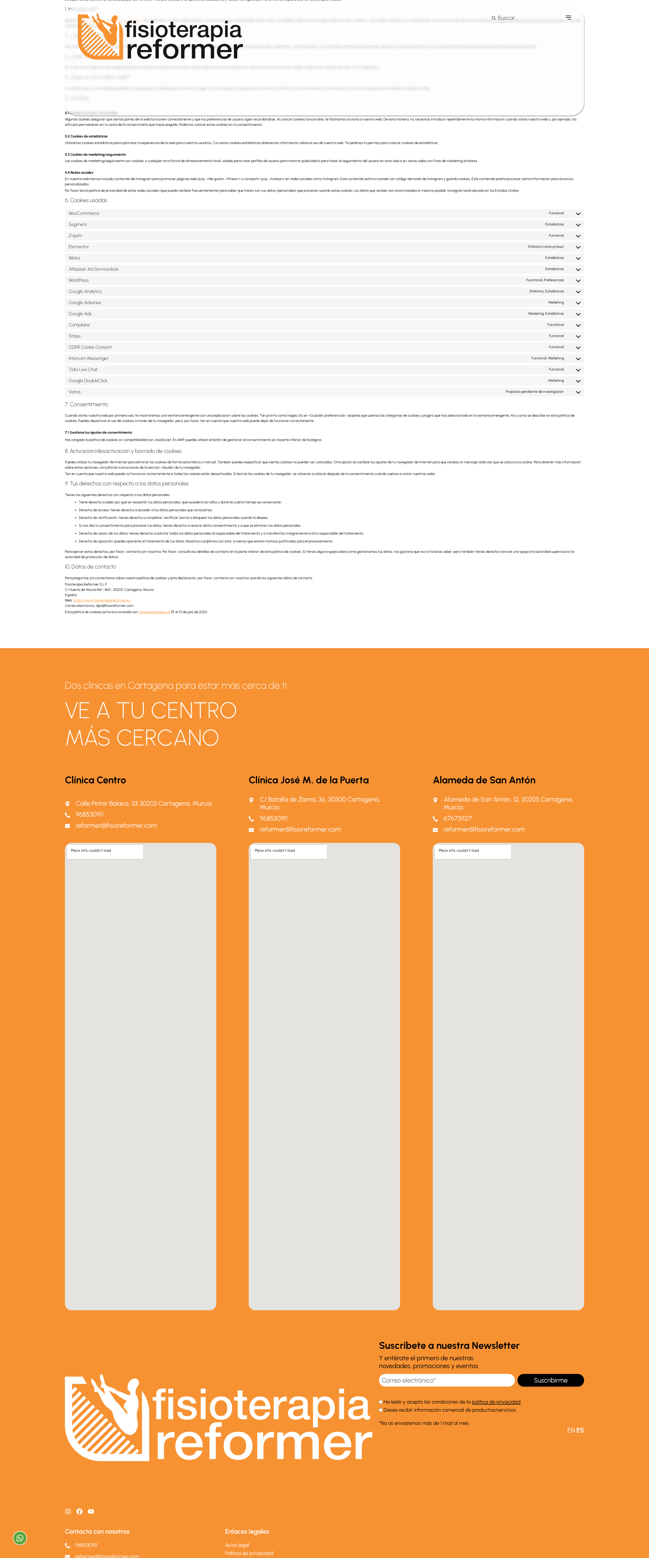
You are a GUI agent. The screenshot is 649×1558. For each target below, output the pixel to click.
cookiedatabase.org (154, 612)
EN (571, 1430)
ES (580, 1430)
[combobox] (524, 18)
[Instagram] (68, 1511)
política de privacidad (496, 1402)
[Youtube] (91, 1511)
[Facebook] (79, 1511)
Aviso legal (237, 1545)
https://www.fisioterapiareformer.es (101, 600)
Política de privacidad (249, 1553)
